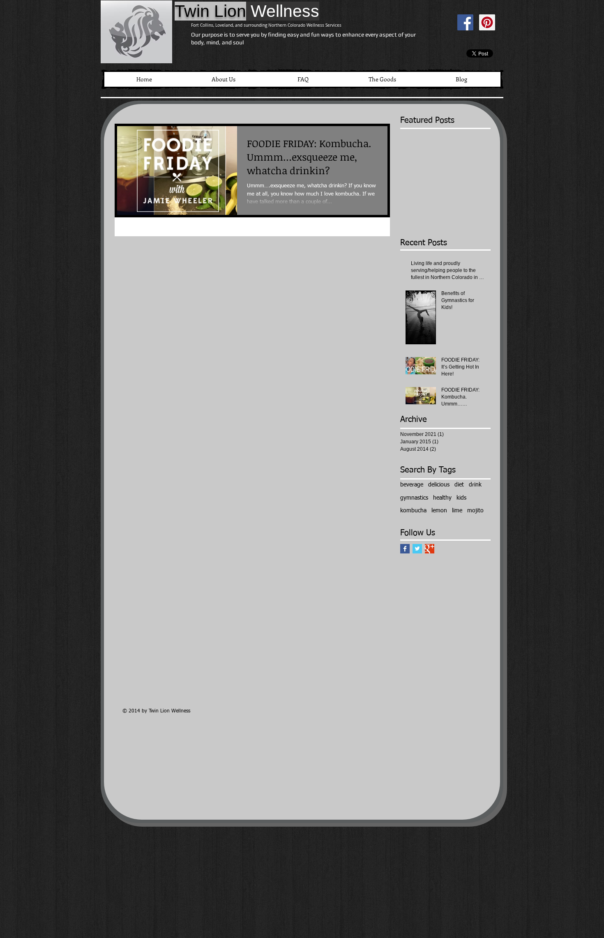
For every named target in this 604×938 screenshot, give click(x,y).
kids (461, 498)
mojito (475, 511)
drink (475, 485)
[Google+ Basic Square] (429, 548)
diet (459, 485)
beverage (411, 485)
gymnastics (414, 498)
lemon (439, 511)
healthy (442, 498)
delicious (439, 485)
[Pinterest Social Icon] (487, 22)
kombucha (413, 511)
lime (457, 511)
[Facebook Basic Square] (405, 548)
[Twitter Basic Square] (417, 548)
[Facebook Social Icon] (465, 22)
